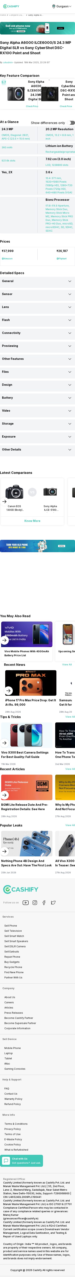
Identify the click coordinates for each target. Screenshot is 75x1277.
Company (8, 988)
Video (6, 410)
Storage (8, 423)
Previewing (10, 345)
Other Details (11, 449)
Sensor (7, 294)
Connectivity (11, 332)
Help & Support (11, 1079)
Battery (7, 397)
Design (7, 384)
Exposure (9, 436)
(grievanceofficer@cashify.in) (20, 1218)
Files (5, 371)
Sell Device (9, 1039)
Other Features (13, 358)
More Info (8, 1114)
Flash (6, 320)
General (7, 281)
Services (8, 916)
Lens (5, 307)
